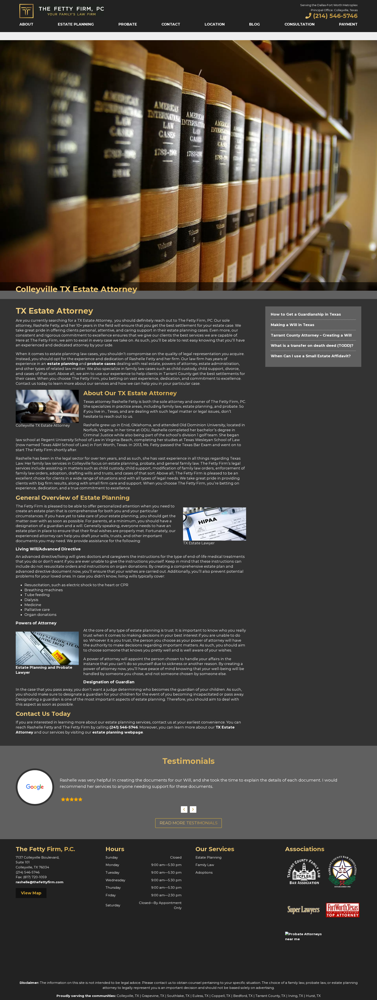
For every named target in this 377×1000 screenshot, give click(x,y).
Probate (127, 24)
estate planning (62, 363)
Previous (184, 809)
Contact (170, 24)
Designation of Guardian (108, 682)
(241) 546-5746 (124, 727)
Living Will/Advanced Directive (48, 549)
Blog (254, 24)
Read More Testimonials (189, 822)
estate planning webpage (117, 732)
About (26, 24)
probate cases (101, 363)
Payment (348, 24)
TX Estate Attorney (147, 393)
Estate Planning (76, 24)
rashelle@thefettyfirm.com (39, 882)
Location (215, 24)
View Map (31, 893)
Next (193, 809)
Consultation (299, 24)
